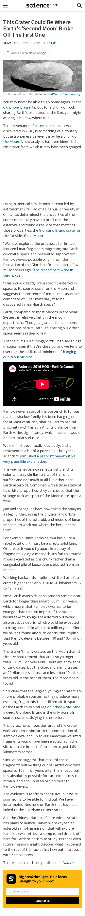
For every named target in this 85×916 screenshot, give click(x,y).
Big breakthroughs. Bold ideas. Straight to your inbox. (43, 879)
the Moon (35, 235)
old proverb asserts (19, 107)
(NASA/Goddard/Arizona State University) (58, 94)
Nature (67, 862)
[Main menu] (6, 5)
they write (63, 707)
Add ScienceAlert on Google (28, 53)
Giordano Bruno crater (57, 230)
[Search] (79, 5)
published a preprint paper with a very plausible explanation (39, 459)
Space (7, 43)
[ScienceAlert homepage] (42, 5)
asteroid (41, 125)
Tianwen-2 (44, 823)
